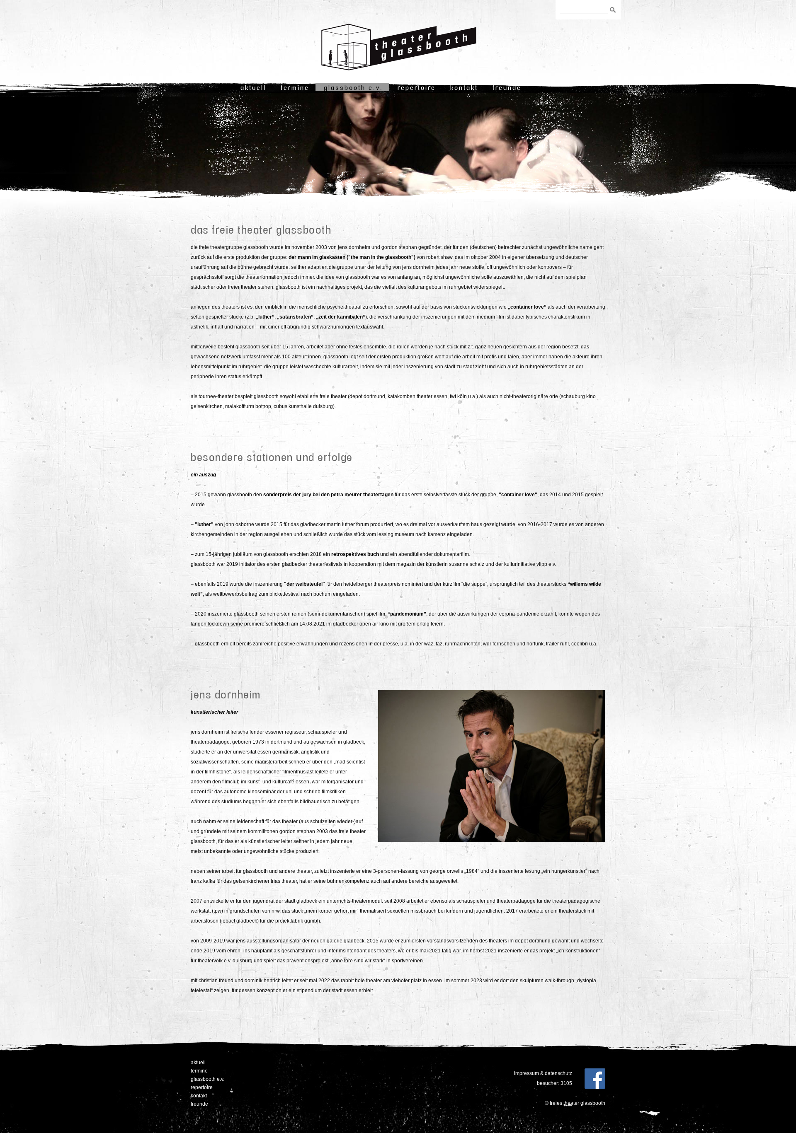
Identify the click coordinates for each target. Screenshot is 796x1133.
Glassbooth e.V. (353, 87)
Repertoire (417, 87)
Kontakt (464, 87)
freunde (507, 87)
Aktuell (253, 87)
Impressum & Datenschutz (543, 1073)
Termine (295, 87)
